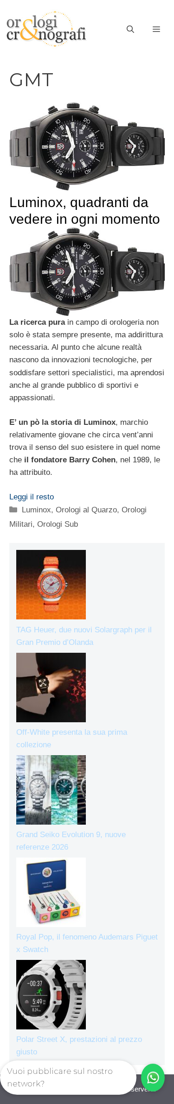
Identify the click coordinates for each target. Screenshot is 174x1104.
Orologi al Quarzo (86, 509)
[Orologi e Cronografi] (46, 29)
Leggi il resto (31, 496)
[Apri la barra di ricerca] (130, 29)
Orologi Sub (57, 524)
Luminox (36, 509)
